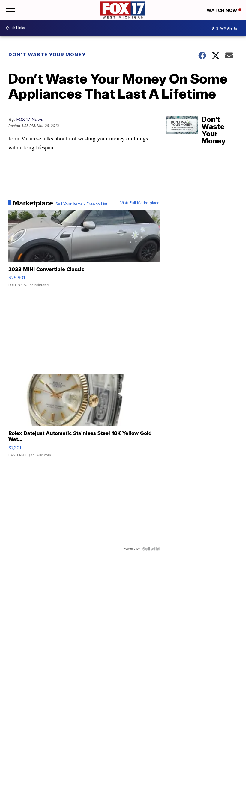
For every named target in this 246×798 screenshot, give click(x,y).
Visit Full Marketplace (140, 203)
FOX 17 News (30, 119)
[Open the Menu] (10, 10)
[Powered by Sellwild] (151, 549)
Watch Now (222, 10)
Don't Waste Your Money (47, 55)
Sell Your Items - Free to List (81, 204)
